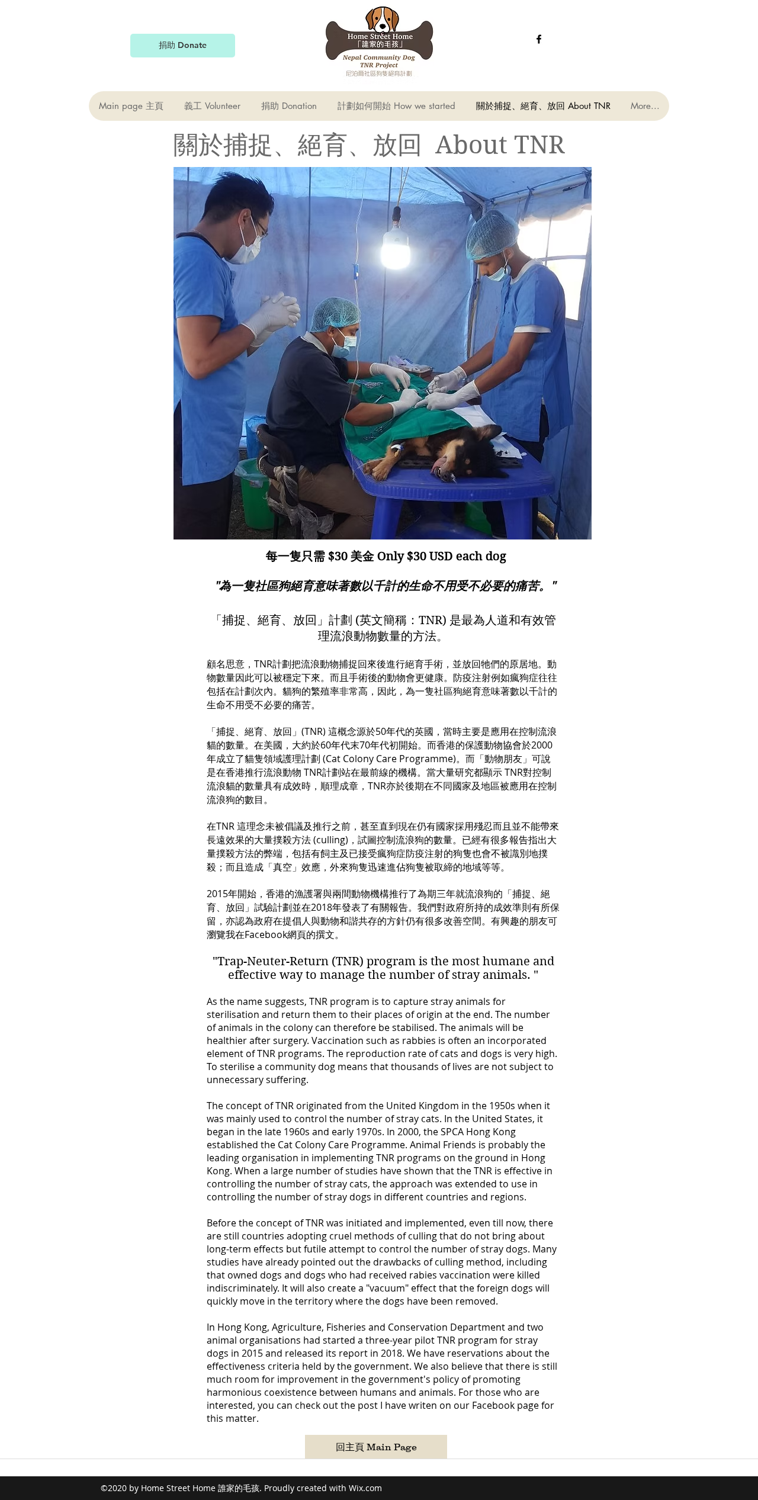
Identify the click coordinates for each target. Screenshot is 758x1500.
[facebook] (539, 39)
